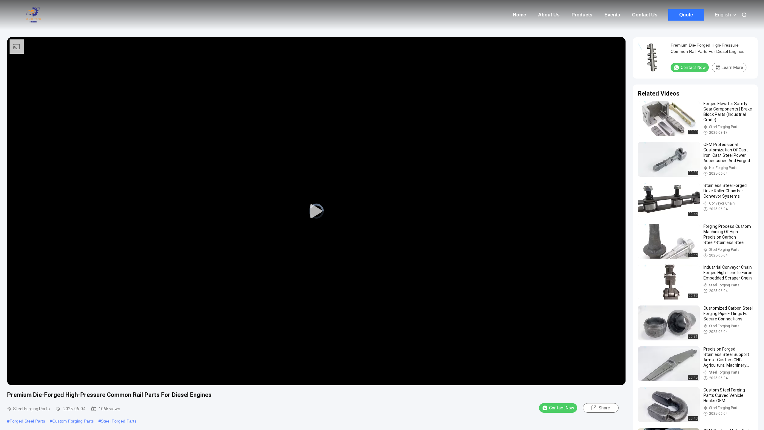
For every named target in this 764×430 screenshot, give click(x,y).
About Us (549, 14)
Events (612, 14)
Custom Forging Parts (73, 421)
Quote (686, 14)
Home (519, 14)
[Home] (33, 15)
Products (582, 14)
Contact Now (561, 408)
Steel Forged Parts (118, 421)
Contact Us (644, 14)
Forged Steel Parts (27, 421)
